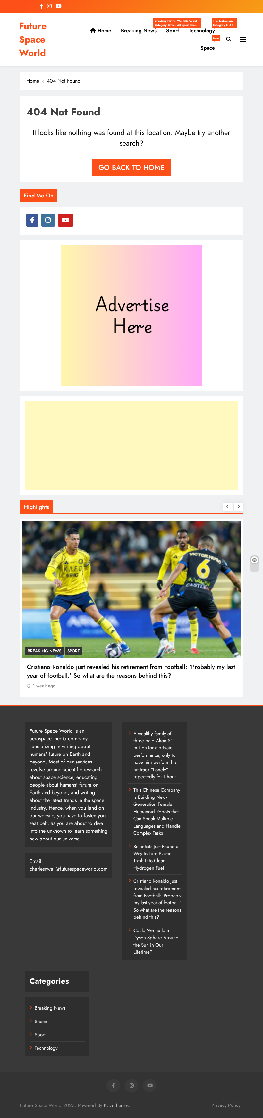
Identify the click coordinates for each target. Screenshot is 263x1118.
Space (209, 45)
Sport (175, 30)
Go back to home (131, 167)
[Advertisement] (131, 445)
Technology (204, 30)
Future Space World (33, 39)
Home (103, 30)
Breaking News (141, 30)
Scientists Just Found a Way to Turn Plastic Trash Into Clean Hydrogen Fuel (155, 857)
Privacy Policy (226, 1105)
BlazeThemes (116, 1105)
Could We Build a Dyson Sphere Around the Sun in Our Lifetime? (156, 941)
